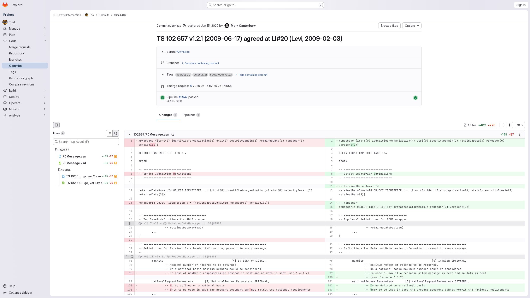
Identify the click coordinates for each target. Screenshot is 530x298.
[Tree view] (116, 133)
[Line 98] (329, 269)
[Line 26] (128, 228)
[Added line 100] (329, 277)
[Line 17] (329, 215)
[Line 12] (329, 191)
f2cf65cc (183, 52)
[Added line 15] (329, 207)
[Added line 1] (329, 141)
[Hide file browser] (56, 125)
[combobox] (520, 125)
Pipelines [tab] (191, 115)
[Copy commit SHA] (184, 25)
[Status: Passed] (162, 97)
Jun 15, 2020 (209, 25)
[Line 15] (128, 215)
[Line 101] (329, 282)
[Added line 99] (329, 273)
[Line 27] (128, 232)
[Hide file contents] (129, 134)
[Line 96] (329, 261)
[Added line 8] (329, 174)
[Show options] (519, 134)
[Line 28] (329, 228)
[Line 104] (329, 294)
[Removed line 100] (128, 286)
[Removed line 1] (128, 141)
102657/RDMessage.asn (151, 134)
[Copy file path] (172, 134)
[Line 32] (329, 248)
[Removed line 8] (128, 174)
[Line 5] (128, 162)
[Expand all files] (503, 125)
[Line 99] (128, 282)
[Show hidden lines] (129, 224)
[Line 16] (329, 211)
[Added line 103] (329, 290)
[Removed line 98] (128, 273)
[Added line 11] (329, 186)
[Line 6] (128, 166)
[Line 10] (128, 182)
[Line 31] (329, 244)
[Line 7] (128, 170)
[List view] (109, 133)
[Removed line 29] (128, 240)
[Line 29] (329, 232)
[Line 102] (128, 294)
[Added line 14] (329, 203)
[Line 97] (329, 265)
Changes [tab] (167, 115)
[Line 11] (128, 191)
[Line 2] (128, 149)
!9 (191, 86)
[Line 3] (128, 153)
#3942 (183, 97)
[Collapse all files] (509, 125)
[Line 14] (128, 211)
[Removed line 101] (128, 290)
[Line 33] (329, 253)
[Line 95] (128, 261)
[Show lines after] (132, 257)
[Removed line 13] (128, 203)
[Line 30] (329, 236)
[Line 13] (329, 199)
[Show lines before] (127, 257)
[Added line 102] (329, 286)
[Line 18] (329, 219)
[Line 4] (128, 157)
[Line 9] (128, 178)
